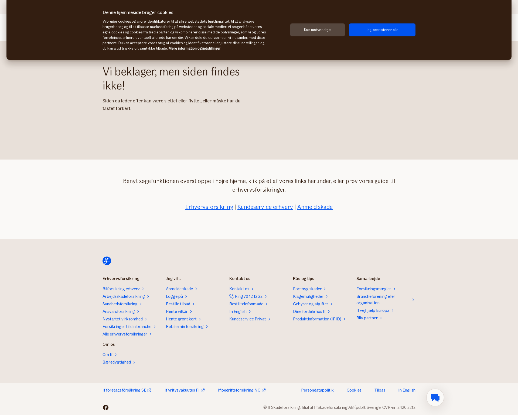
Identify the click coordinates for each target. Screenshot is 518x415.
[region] (259, 30)
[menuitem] (435, 397)
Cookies (354, 390)
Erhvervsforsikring (209, 206)
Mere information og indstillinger (195, 48)
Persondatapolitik (317, 390)
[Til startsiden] (107, 261)
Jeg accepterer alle (382, 29)
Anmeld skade (315, 206)
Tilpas (379, 390)
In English (406, 390)
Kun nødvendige (317, 29)
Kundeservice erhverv (265, 206)
